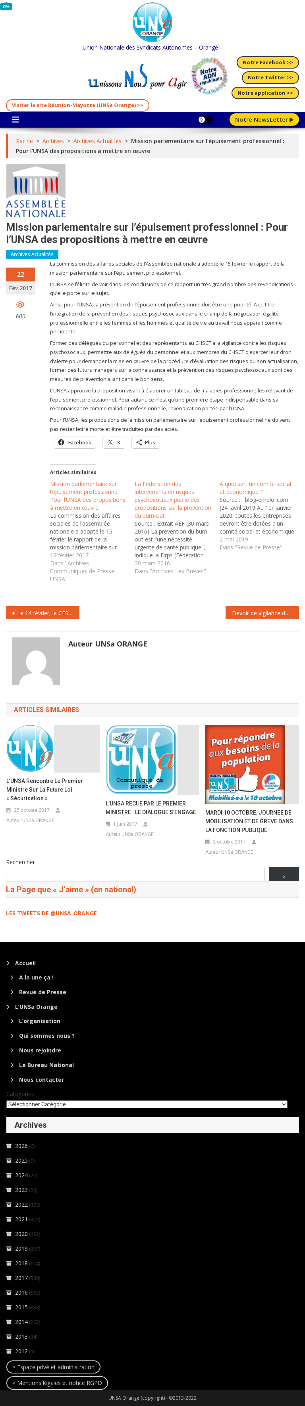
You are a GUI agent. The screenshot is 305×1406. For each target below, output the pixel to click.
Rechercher (20, 862)
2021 (21, 1219)
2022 (21, 1204)
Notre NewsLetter (262, 119)
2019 (21, 1248)
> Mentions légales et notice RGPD (57, 1383)
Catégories (20, 1094)
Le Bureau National (46, 1065)
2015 (21, 1307)
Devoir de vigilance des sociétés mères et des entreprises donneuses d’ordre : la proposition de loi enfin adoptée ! (265, 613)
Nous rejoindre (40, 1050)
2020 (21, 1234)
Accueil (25, 963)
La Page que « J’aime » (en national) (71, 889)
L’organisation (39, 1021)
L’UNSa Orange (36, 1006)
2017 (21, 1278)
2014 (21, 1322)
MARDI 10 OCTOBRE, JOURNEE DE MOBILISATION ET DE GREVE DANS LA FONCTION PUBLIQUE (249, 821)
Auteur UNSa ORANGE (107, 643)
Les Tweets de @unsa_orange (51, 913)
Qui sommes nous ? (47, 1035)
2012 (21, 1351)
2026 (21, 1146)
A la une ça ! (36, 977)
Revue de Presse (42, 992)
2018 (21, 1263)
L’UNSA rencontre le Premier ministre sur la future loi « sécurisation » (44, 790)
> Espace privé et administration (53, 1367)
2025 (21, 1160)
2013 (21, 1336)
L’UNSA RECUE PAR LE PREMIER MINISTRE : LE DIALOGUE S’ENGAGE (151, 807)
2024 (21, 1175)
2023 (21, 1190)
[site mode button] (206, 120)
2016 (21, 1292)
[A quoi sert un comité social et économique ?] (262, 515)
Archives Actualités (32, 254)
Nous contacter (41, 1079)
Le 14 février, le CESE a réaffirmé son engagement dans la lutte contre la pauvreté (48, 613)
